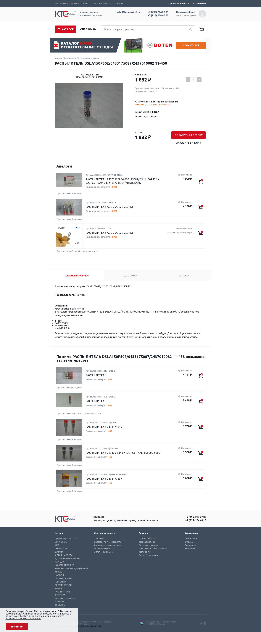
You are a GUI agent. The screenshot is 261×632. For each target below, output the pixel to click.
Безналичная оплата (104, 548)
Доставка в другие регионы (108, 545)
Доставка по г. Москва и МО (108, 542)
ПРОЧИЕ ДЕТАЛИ (63, 585)
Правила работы (147, 538)
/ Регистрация (151, 555)
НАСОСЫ (59, 575)
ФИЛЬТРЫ (60, 605)
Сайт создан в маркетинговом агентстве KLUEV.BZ (160, 623)
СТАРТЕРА (60, 595)
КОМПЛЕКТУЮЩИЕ (64, 565)
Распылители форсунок (88, 58)
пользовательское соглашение (23, 618)
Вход (178, 15)
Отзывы (189, 542)
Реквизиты (190, 545)
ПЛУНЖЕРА (60, 582)
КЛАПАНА (59, 562)
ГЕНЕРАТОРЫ (61, 548)
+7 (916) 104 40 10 (158, 15)
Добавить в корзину (188, 135)
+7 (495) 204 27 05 (158, 12)
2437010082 (151, 105)
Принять (17, 626)
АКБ (57, 545)
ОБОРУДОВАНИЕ (63, 578)
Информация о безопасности (153, 548)
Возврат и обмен (147, 542)
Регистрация (190, 15)
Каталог (58, 58)
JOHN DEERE (61, 542)
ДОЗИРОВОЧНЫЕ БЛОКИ (67, 558)
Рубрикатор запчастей (66, 538)
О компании (199, 3)
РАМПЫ (58, 588)
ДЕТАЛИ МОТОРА (63, 555)
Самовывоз (99, 538)
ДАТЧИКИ (59, 552)
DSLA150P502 (164, 105)
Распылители (70, 58)
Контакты (190, 548)
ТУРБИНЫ (59, 601)
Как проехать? (116, 3)
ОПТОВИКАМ (88, 29)
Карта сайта (144, 552)
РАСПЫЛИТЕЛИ (62, 592)
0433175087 (140, 105)
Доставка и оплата (178, 3)
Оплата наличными (103, 552)
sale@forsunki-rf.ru (128, 12)
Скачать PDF (191, 45)
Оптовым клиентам (148, 545)
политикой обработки (18, 616)
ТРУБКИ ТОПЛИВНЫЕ (65, 598)
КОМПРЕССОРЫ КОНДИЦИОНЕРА (71, 568)
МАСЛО (59, 572)
